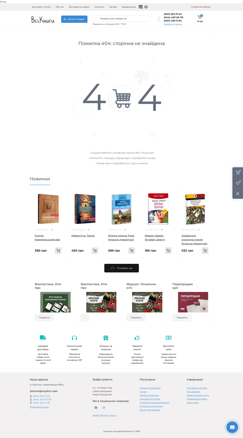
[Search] (96, 18)
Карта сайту (193, 402)
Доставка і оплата (41, 7)
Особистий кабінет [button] (201, 7)
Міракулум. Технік (83, 235)
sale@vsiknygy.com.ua (104, 415)
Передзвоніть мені (39, 407)
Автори (113, 7)
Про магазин (193, 391)
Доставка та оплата (197, 388)
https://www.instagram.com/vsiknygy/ (104, 407)
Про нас (60, 7)
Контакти (99, 7)
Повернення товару (197, 399)
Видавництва (129, 7)
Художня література (150, 388)
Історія (143, 391)
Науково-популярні (150, 399)
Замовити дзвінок (173, 24)
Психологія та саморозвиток (154, 402)
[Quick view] (61, 193)
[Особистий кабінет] (237, 193)
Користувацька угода (198, 395)
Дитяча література (149, 395)
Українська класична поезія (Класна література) (194, 239)
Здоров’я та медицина (151, 406)
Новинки (40, 178)
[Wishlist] (61, 199)
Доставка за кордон (79, 7)
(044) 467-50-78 (173, 17)
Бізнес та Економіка (150, 410)
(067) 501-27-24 (173, 14)
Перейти (44, 317)
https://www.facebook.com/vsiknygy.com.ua (96, 407)
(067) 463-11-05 (173, 20)
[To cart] (58, 250)
